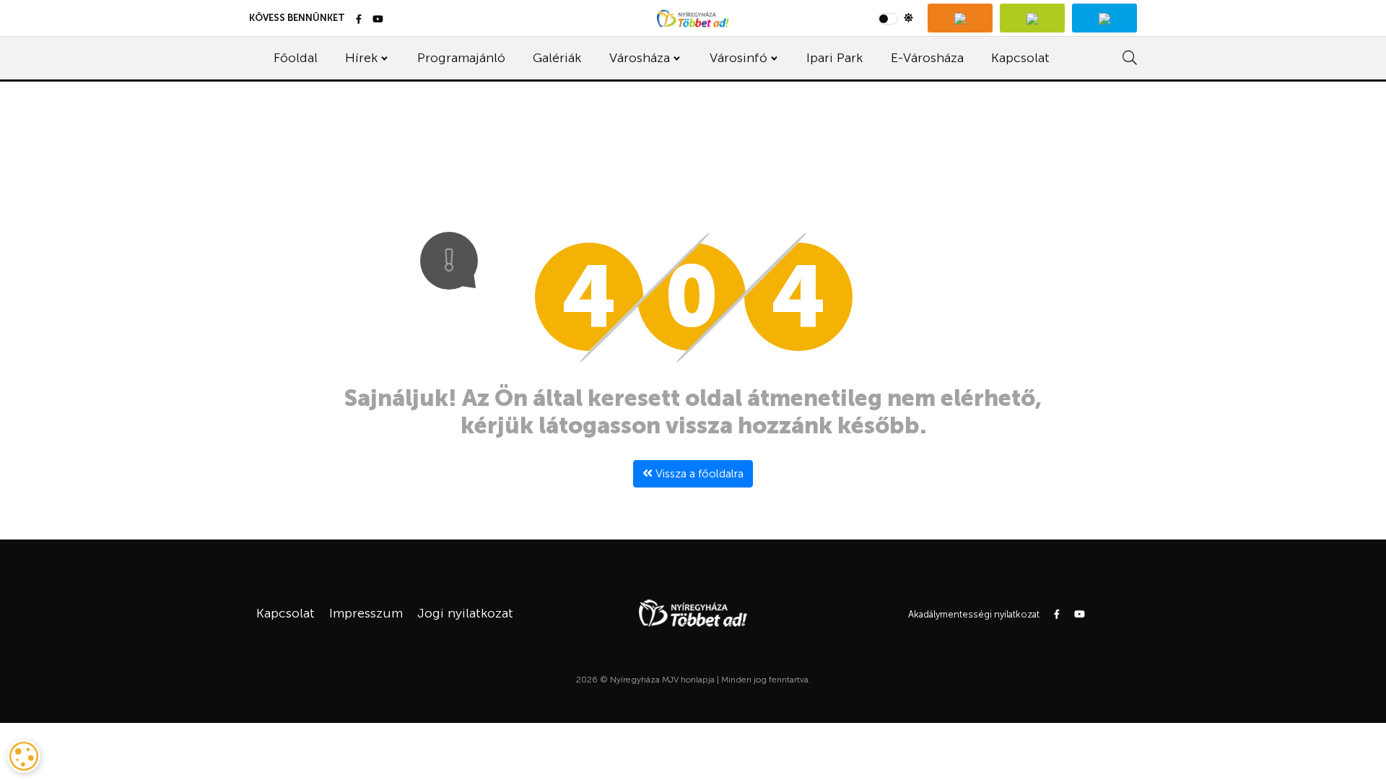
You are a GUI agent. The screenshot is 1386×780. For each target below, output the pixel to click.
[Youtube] (377, 19)
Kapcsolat (1020, 58)
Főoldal (296, 58)
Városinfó (738, 58)
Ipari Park (834, 58)
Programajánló (461, 58)
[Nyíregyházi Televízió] (960, 18)
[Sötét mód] (895, 18)
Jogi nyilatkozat (465, 613)
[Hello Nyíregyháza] (1104, 18)
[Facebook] (359, 19)
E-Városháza (927, 58)
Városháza (639, 58)
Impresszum (366, 613)
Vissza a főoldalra (698, 473)
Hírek (361, 58)
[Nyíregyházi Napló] (1032, 18)
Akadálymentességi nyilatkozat (974, 614)
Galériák (557, 58)
